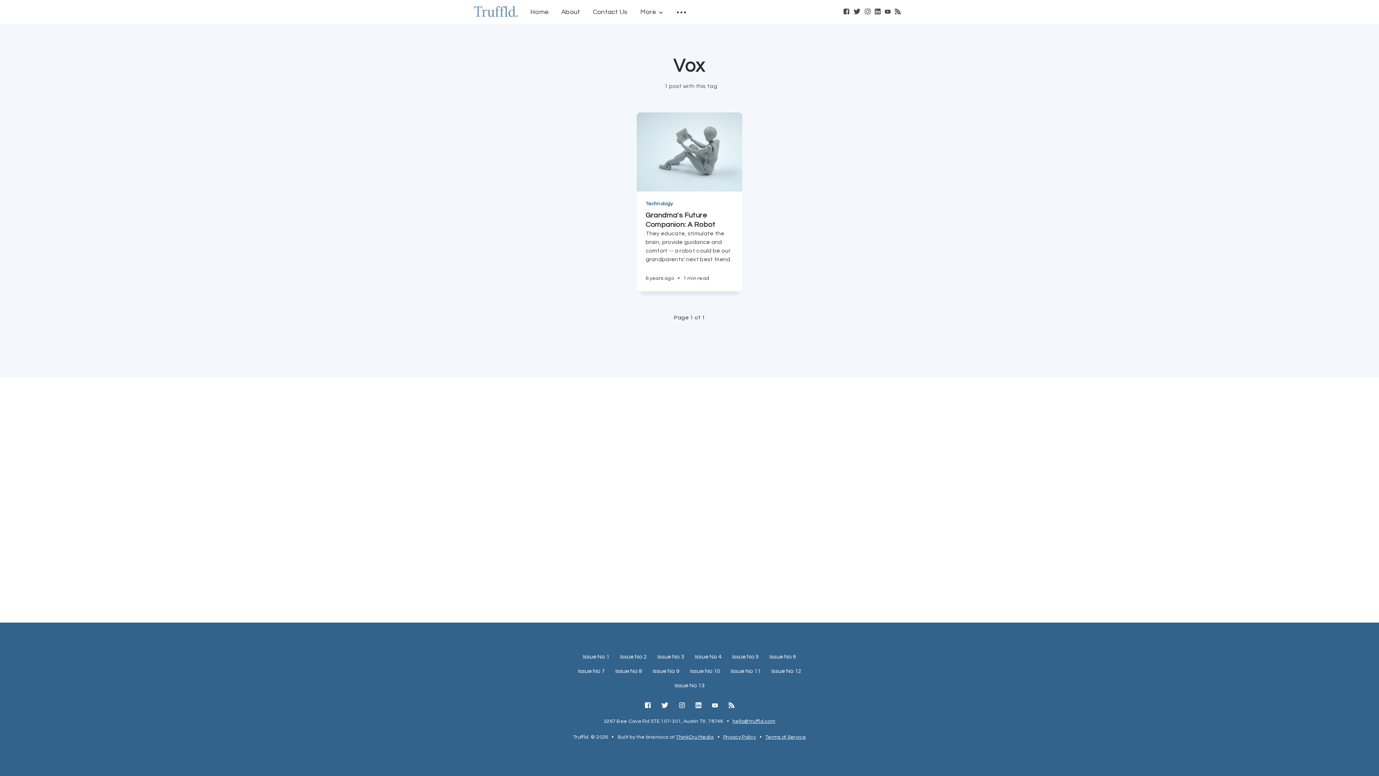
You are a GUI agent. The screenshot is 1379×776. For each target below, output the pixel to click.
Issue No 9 (666, 671)
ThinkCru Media (695, 737)
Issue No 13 (690, 685)
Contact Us (610, 12)
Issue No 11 (746, 671)
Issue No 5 (745, 657)
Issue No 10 (705, 671)
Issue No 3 (671, 657)
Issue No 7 (591, 671)
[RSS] (898, 12)
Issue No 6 (783, 657)
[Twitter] (857, 12)
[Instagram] (867, 12)
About (570, 12)
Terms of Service (785, 737)
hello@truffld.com (754, 721)
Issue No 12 (786, 671)
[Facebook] (846, 12)
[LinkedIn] (878, 12)
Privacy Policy (739, 737)
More (648, 12)
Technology (659, 203)
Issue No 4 (708, 657)
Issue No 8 (629, 671)
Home (539, 12)
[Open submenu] (681, 12)
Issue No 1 (596, 657)
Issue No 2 (633, 657)
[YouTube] (888, 12)
